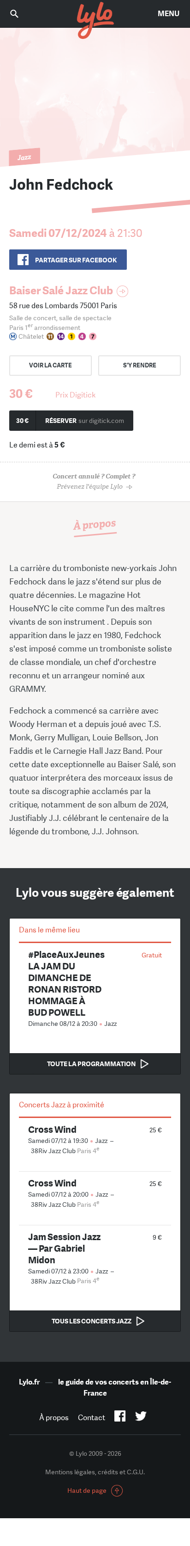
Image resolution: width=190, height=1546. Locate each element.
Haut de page (87, 1490)
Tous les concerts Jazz (91, 1321)
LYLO (95, 21)
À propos (54, 1417)
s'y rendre (139, 365)
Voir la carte (50, 365)
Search (21, 13)
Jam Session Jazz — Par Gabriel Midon (64, 1248)
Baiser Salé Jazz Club (61, 290)
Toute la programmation (91, 1064)
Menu (168, 14)
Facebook (120, 1417)
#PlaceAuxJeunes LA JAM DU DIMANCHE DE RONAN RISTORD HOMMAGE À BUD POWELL (66, 983)
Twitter (141, 1417)
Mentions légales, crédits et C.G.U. (95, 1472)
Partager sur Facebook (76, 260)
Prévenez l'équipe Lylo (94, 481)
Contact (91, 1417)
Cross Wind (52, 1129)
